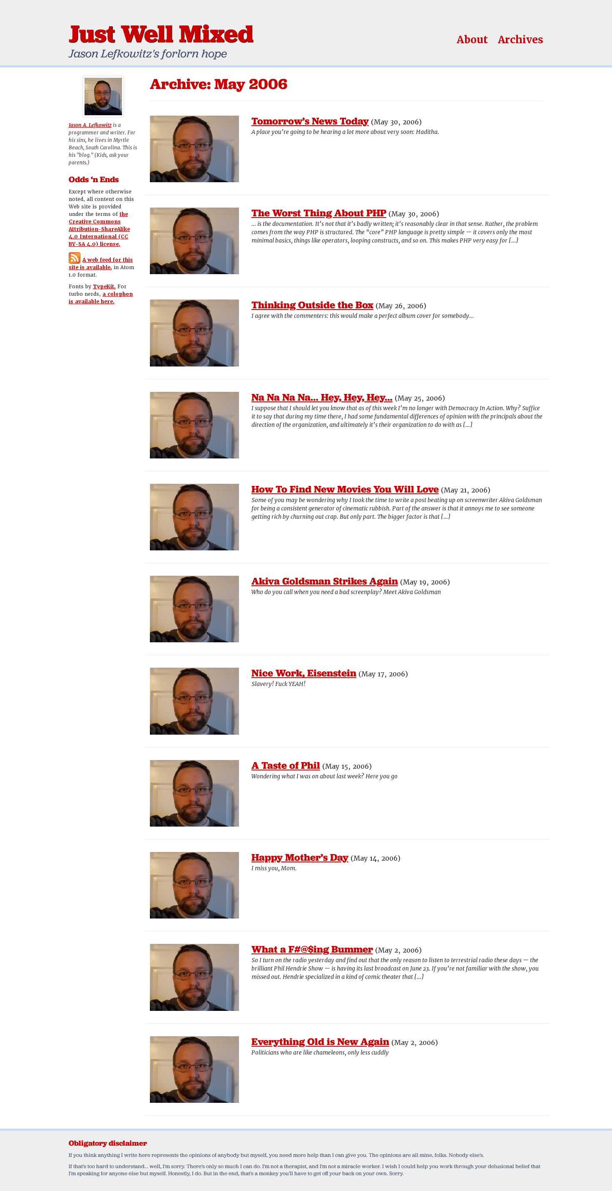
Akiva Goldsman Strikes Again (324, 580)
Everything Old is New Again (320, 1041)
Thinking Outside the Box (312, 304)
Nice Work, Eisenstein (303, 672)
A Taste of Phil (285, 765)
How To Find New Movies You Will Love (345, 489)
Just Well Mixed (161, 33)
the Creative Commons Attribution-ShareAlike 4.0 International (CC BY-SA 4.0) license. (99, 229)
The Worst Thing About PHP (318, 212)
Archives (520, 39)
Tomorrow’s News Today (310, 120)
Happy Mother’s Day (299, 857)
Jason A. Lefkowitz (90, 125)
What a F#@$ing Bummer (312, 949)
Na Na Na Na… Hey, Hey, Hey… (322, 397)
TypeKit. (104, 286)
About (472, 39)
